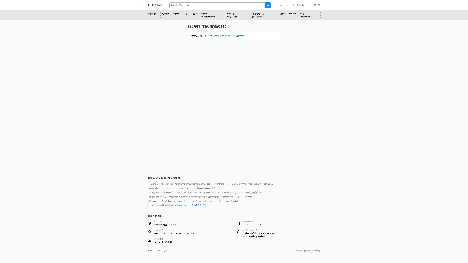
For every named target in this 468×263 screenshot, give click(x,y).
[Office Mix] (154, 5)
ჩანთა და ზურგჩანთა (232, 15)
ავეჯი (194, 14)
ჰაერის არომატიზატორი (208, 15)
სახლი (186, 14)
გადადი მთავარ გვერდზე (232, 36)
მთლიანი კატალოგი (305, 15)
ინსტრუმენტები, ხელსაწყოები (257, 15)
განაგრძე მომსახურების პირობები (191, 205)
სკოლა (165, 14)
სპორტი (292, 14)
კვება (282, 14)
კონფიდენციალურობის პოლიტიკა (306, 251)
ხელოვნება (153, 14)
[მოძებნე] (268, 5)
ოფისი (176, 14)
